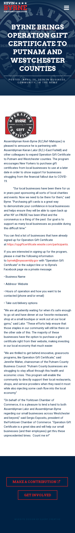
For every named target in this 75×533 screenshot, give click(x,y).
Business (58, 79)
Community (27, 82)
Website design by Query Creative (37, 519)
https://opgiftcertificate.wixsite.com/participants (37, 244)
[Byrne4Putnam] (15, 7)
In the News (48, 82)
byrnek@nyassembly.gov (22, 260)
